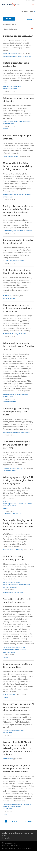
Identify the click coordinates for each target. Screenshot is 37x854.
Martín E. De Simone (19, 649)
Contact (4, 835)
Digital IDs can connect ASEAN (18, 36)
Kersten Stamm (8, 397)
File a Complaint (6, 838)
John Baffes (7, 432)
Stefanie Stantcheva (10, 89)
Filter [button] (8, 19)
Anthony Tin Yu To (9, 550)
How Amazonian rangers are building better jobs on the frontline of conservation (17, 769)
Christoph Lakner (25, 121)
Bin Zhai (5, 501)
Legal (3, 833)
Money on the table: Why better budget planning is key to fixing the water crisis (17, 166)
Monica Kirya (22, 334)
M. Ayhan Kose (7, 261)
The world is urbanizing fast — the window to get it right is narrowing (18, 445)
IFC (12, 846)
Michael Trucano (18, 647)
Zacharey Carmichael (10, 587)
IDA (8, 846)
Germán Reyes (7, 733)
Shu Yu (5, 508)
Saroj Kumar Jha (8, 194)
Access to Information (22, 833)
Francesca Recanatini (10, 334)
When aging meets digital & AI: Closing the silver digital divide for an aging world (18, 480)
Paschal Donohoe (9, 695)
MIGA (16, 846)
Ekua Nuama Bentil (9, 652)
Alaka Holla (7, 296)
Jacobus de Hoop (18, 231)
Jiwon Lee (6, 394)
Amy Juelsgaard (8, 809)
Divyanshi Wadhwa (16, 468)
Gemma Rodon (8, 649)
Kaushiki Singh (8, 197)
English (31, 11)
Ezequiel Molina (8, 730)
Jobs (32, 833)
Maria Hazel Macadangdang (20, 432)
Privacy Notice (10, 833)
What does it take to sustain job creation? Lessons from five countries (18, 346)
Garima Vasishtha (19, 261)
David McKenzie (8, 759)
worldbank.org (30, 0)
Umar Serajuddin (8, 124)
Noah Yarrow (7, 647)
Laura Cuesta (7, 231)
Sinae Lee (19, 550)
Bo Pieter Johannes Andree (11, 582)
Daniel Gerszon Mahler (10, 121)
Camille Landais (16, 86)
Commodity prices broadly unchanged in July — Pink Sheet (16, 412)
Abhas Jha (6, 468)
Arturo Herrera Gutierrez (22, 194)
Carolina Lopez (19, 730)
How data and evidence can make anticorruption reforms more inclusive (17, 308)
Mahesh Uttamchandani (11, 53)
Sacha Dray (6, 86)
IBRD (3, 846)
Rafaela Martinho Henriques (19, 394)
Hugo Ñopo (28, 231)
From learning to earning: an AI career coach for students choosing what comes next (18, 707)
